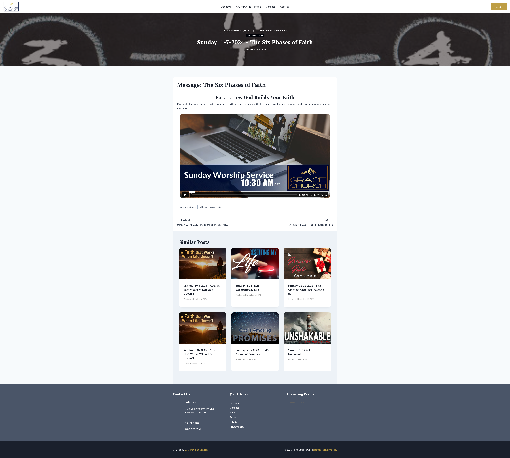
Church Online (243, 6)
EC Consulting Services (196, 449)
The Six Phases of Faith (210, 207)
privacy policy (330, 449)
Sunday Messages (255, 36)
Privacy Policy (237, 426)
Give (499, 6)
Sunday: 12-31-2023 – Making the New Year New (202, 222)
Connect (234, 407)
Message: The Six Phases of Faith (221, 84)
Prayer (233, 417)
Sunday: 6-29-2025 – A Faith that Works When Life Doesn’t (202, 354)
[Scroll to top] (503, 450)
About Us (234, 412)
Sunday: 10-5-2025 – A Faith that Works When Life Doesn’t (202, 289)
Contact (284, 6)
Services (234, 402)
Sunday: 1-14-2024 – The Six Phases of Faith (310, 222)
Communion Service (187, 207)
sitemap (317, 449)
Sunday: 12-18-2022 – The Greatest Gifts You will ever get (306, 289)
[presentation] (202, 263)
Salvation (234, 421)
